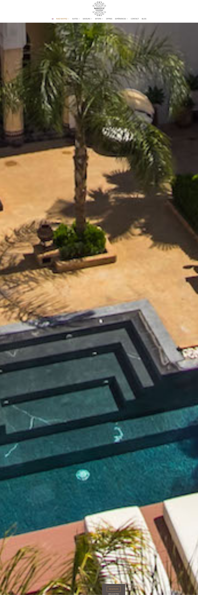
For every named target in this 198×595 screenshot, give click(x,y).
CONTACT (135, 19)
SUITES (75, 19)
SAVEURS (86, 19)
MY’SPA (98, 19)
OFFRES (109, 19)
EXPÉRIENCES (120, 19)
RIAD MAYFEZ (61, 19)
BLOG (144, 19)
